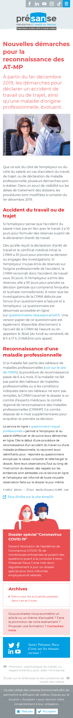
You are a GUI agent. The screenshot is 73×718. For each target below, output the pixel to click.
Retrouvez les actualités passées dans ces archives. (34, 598)
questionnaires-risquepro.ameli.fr (34, 315)
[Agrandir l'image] (36, 134)
